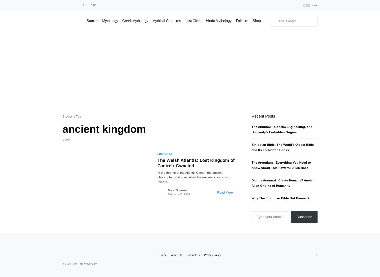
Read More (225, 192)
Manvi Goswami (177, 190)
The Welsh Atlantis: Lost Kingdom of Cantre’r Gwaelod (196, 163)
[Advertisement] (190, 72)
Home (163, 255)
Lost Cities (164, 154)
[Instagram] (75, 5)
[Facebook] (64, 5)
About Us (176, 255)
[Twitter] (69, 5)
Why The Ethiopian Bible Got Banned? (281, 198)
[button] (310, 5)
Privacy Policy (212, 255)
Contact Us (193, 255)
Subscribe (304, 217)
